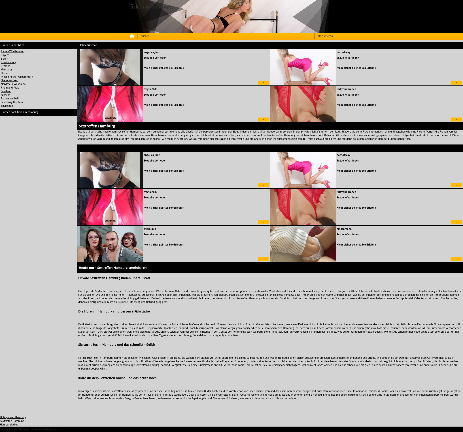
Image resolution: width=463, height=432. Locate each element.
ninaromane (344, 229)
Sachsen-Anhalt (10, 98)
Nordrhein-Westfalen (13, 84)
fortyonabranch (346, 89)
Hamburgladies (9, 424)
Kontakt (53, 429)
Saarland (6, 91)
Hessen (5, 73)
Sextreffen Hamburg (12, 421)
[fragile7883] (110, 104)
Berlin (4, 58)
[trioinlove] (110, 244)
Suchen (145, 36)
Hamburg (6, 69)
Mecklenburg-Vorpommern (17, 77)
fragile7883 (150, 89)
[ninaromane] (303, 244)
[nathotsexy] (303, 67)
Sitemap (26, 429)
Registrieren (325, 36)
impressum (61, 429)
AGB (32, 429)
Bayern (5, 55)
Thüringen (7, 105)
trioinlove (150, 229)
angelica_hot (152, 52)
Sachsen (5, 95)
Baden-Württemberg (13, 51)
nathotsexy (343, 52)
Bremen (5, 66)
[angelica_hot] (110, 67)
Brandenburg (8, 62)
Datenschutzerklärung (42, 429)
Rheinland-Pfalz (10, 87)
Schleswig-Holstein (12, 102)
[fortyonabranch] (303, 104)
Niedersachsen (9, 80)
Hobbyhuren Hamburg (13, 417)
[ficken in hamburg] (132, 36)
